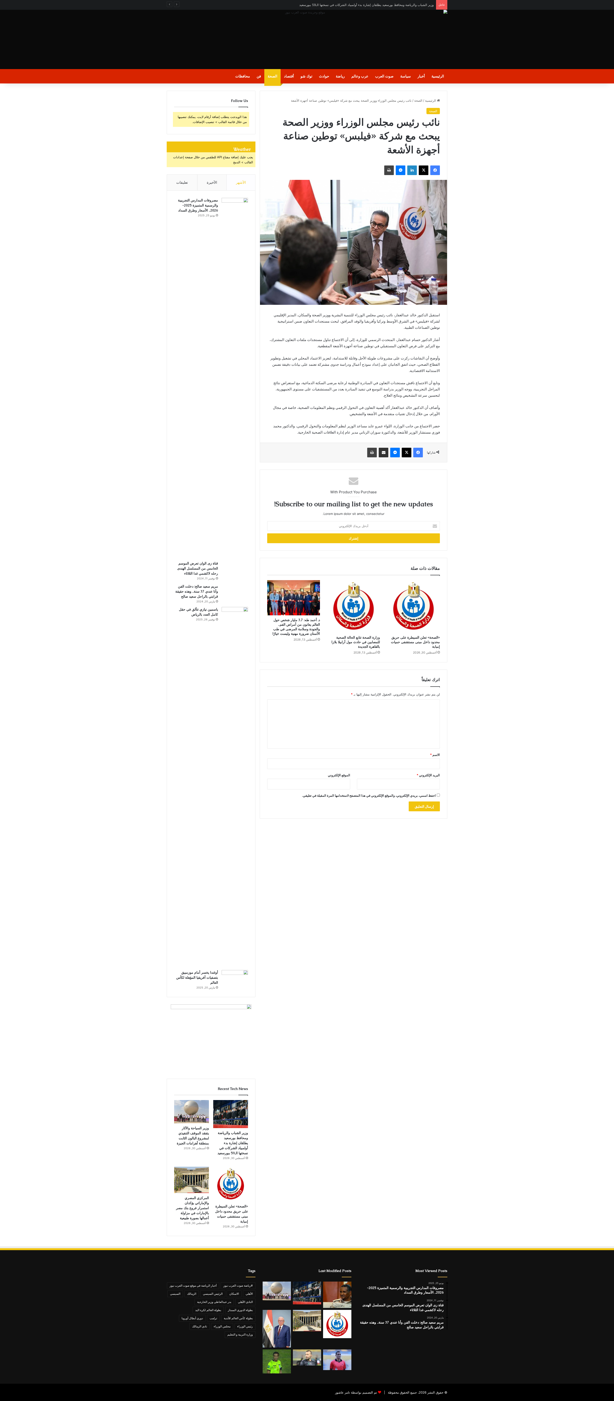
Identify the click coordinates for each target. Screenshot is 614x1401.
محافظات (242, 76)
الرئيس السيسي (213, 1293)
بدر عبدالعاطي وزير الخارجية (214, 1302)
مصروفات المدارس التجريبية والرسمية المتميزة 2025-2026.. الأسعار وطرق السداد (198, 205)
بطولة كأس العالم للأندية (238, 1318)
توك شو (306, 76)
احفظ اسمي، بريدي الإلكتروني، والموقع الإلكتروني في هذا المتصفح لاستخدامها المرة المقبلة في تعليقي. (369, 795)
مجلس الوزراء (222, 1326)
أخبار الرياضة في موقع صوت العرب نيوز (193, 1285)
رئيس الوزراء (245, 1326)
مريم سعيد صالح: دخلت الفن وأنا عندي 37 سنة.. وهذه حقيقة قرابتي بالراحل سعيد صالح (196, 591)
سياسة (405, 76)
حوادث (324, 76)
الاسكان (234, 1293)
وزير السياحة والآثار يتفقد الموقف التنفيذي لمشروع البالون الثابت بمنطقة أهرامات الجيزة (375, 5)
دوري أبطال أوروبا (192, 1318)
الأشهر (241, 182)
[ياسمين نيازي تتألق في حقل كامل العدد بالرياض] (235, 787)
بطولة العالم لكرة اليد (208, 1310)
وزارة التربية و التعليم (240, 1334)
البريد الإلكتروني (428, 775)
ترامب (213, 1318)
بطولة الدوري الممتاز (240, 1310)
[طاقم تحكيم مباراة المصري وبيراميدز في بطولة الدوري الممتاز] (337, 1359)
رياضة (340, 76)
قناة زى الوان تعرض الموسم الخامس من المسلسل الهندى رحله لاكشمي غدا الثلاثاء (197, 568)
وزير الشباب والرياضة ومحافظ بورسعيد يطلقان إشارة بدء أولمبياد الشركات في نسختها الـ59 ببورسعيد (233, 1143)
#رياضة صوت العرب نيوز (238, 1285)
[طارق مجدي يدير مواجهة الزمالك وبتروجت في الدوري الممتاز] (277, 1361)
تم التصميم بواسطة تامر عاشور (356, 1392)
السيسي (175, 1293)
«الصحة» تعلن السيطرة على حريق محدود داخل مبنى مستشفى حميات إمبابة (415, 642)
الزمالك (191, 1293)
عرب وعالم (359, 76)
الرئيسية (437, 76)
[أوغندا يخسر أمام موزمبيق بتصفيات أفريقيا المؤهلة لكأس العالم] (235, 978)
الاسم (435, 755)
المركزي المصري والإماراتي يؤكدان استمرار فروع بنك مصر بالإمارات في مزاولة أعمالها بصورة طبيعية (192, 1208)
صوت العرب (384, 76)
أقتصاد (289, 76)
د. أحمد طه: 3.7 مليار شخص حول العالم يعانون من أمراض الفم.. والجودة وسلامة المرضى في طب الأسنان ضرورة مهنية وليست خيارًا (296, 627)
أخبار (421, 76)
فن (259, 76)
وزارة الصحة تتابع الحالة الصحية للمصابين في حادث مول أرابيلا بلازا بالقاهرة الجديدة (355, 642)
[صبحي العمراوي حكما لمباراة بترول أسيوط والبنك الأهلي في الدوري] (307, 1357)
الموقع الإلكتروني (339, 775)
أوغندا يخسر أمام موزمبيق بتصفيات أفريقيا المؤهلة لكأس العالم (197, 977)
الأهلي (249, 1293)
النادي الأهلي (245, 1302)
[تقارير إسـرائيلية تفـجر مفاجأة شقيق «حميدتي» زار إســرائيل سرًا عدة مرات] (337, 1295)
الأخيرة (212, 182)
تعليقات (182, 182)
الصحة (272, 76)
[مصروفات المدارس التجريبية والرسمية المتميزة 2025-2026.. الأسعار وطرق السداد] (235, 378)
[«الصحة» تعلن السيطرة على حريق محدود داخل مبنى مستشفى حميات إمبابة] (413, 606)
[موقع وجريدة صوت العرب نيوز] (307, 39)
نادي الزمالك (199, 1326)
